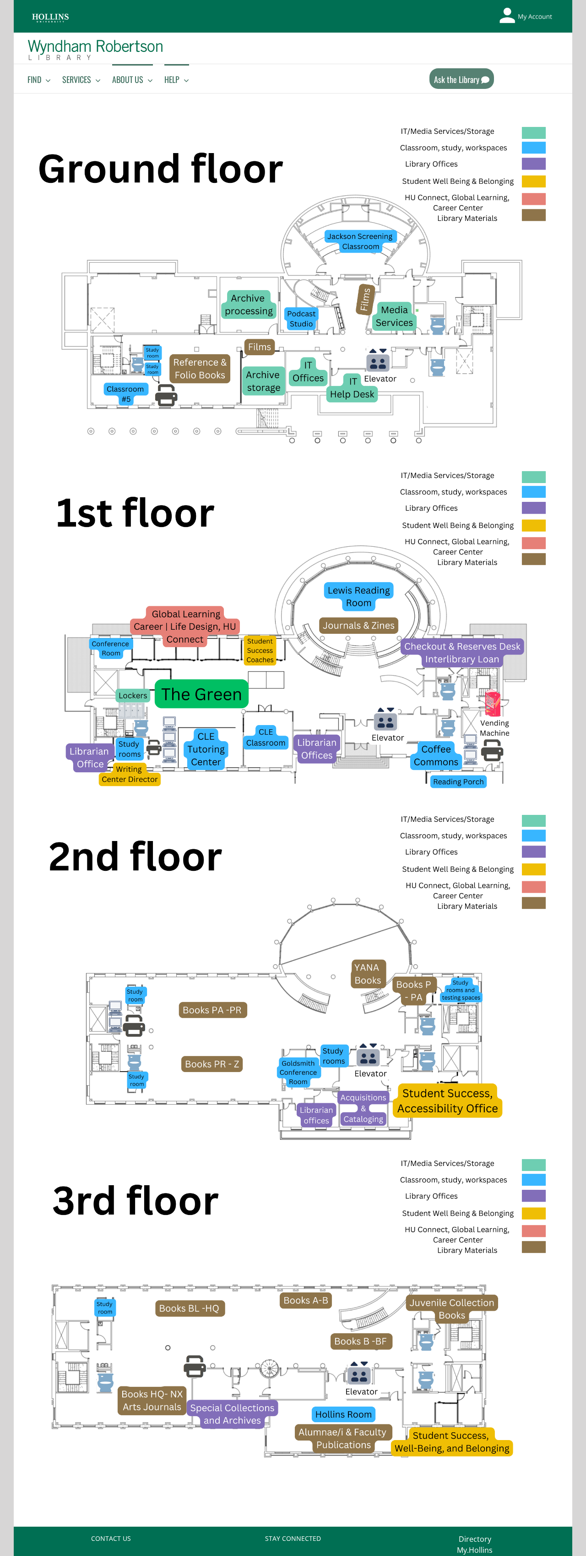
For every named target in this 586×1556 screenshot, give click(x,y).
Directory (475, 1539)
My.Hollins (475, 1550)
